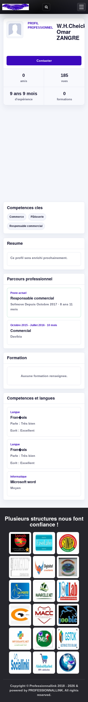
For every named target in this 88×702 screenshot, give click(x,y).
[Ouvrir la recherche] (46, 7)
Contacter (44, 60)
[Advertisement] (44, 155)
